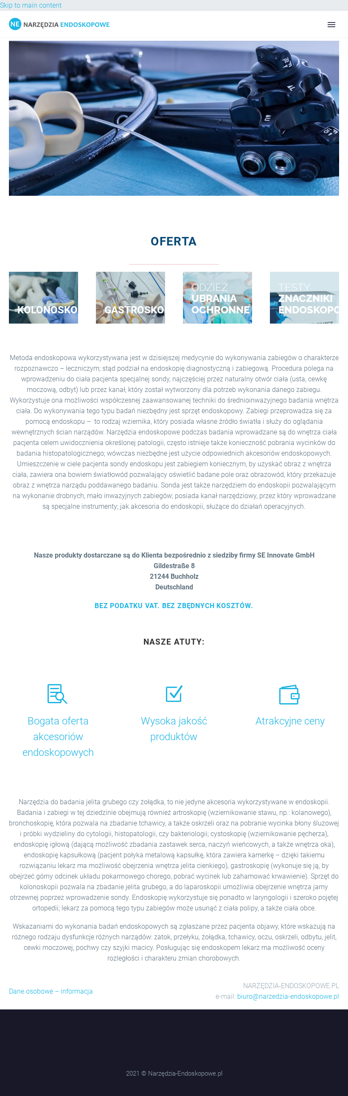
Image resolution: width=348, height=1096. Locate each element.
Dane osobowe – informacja (51, 991)
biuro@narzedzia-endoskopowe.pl (288, 996)
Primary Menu (331, 24)
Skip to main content (31, 5)
